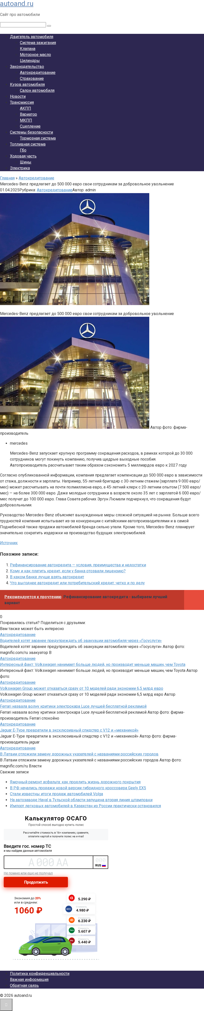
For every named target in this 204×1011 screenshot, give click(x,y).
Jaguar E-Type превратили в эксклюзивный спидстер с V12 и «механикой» (69, 730)
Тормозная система (38, 138)
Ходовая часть (23, 156)
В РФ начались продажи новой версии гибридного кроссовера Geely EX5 (78, 788)
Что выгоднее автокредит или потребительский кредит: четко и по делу (77, 583)
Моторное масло (35, 54)
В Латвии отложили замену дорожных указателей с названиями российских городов (79, 754)
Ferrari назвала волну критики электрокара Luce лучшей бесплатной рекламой (73, 706)
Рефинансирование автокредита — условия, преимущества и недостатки (78, 565)
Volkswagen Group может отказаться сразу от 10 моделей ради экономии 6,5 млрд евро (81, 688)
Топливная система (28, 144)
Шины (25, 162)
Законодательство (27, 66)
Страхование (32, 78)
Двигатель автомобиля (31, 36)
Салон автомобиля (37, 90)
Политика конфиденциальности (39, 973)
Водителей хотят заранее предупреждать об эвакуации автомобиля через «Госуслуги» (81, 640)
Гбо (23, 150)
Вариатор (28, 114)
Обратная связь (24, 985)
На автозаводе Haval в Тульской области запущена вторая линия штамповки (81, 800)
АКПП (25, 108)
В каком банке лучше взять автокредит (47, 577)
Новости (18, 96)
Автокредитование (37, 72)
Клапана (27, 48)
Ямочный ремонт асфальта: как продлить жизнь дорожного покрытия (75, 782)
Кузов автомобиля (27, 84)
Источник (9, 542)
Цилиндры (30, 60)
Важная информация (29, 979)
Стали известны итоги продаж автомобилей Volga (56, 794)
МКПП (26, 120)
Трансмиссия (22, 102)
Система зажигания (38, 42)
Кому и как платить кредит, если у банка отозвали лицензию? (68, 571)
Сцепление (30, 126)
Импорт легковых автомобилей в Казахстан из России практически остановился (85, 805)
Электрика (20, 168)
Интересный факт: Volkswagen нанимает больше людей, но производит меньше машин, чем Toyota (92, 664)
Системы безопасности (31, 132)
